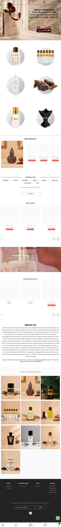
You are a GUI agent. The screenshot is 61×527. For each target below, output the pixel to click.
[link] (16, 525)
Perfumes (5, 180)
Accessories (27, 183)
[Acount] (55, 2)
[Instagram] (30, 513)
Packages (25, 180)
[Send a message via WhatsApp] (58, 518)
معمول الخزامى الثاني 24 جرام (30, 301)
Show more (30, 193)
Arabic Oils (55, 180)
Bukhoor (44, 180)
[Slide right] (58, 239)
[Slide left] (54, 239)
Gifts (37, 183)
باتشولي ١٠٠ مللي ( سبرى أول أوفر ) (43, 156)
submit (40, 507)
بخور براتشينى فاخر (51, 301)
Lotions (15, 180)
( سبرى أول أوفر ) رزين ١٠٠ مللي (32, 156)
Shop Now (21, 263)
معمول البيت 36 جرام (9, 301)
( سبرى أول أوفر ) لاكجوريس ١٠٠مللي (55, 156)
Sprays (35, 180)
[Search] (6, 2)
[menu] (2, 2)
